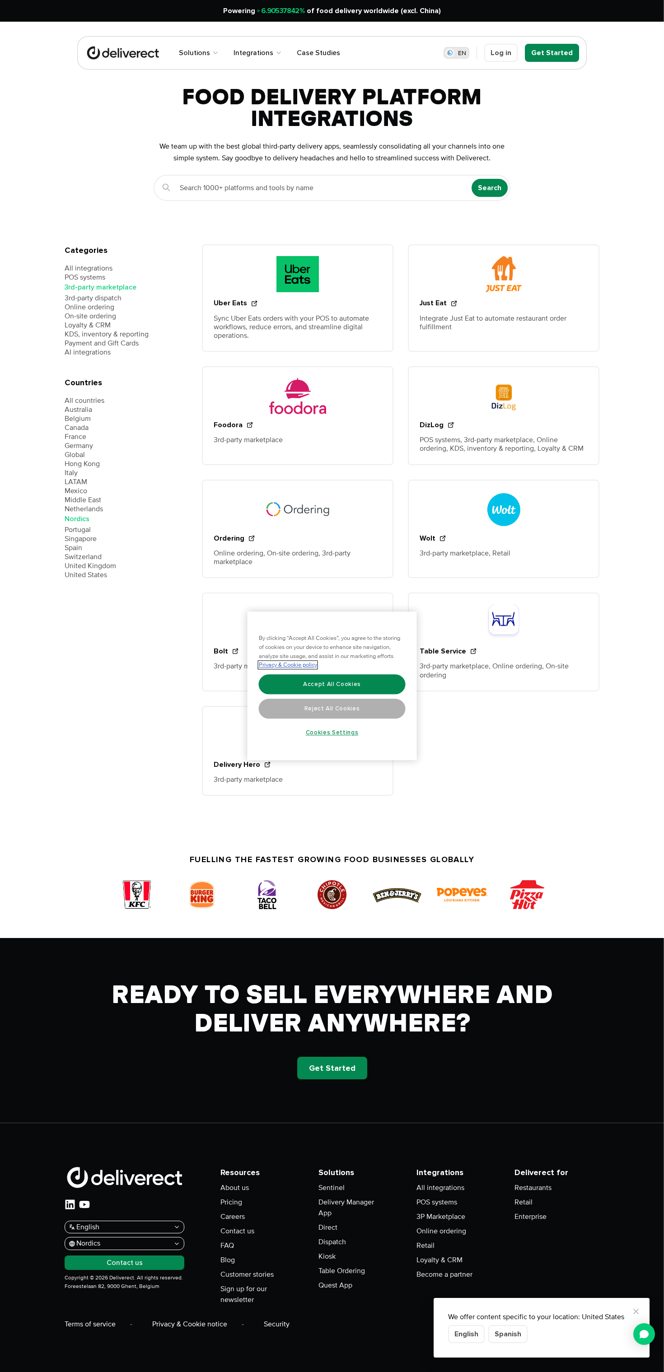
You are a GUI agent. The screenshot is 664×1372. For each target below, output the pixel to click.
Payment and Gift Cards (102, 343)
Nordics (77, 518)
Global (75, 454)
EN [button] (462, 53)
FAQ (227, 1245)
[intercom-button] (644, 1334)
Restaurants (533, 1187)
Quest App (335, 1285)
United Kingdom (90, 565)
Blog (227, 1260)
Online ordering (89, 307)
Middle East (83, 499)
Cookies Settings (332, 732)
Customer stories (247, 1274)
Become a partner (444, 1274)
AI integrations (88, 352)
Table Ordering (341, 1270)
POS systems (85, 277)
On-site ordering (90, 316)
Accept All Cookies (332, 684)
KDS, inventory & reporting (107, 334)
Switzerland (83, 556)
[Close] (636, 1311)
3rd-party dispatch (93, 298)
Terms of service (90, 1324)
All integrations (88, 268)
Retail (425, 1245)
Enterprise (530, 1216)
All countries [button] (84, 400)
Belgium (78, 418)
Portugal (78, 529)
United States (86, 574)
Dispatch (332, 1241)
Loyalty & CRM (88, 325)
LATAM (76, 481)
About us (234, 1187)
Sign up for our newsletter (243, 1294)
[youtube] (84, 1204)
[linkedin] (70, 1204)
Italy (71, 472)
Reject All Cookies (332, 708)
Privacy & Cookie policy (288, 665)
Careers (232, 1216)
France (75, 436)
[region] (332, 686)
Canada (77, 427)
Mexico (76, 490)
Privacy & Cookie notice (189, 1324)
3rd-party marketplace (100, 287)
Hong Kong (82, 463)
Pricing (231, 1202)
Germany (79, 445)
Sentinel (331, 1187)
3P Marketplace (440, 1216)
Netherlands (84, 508)
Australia (78, 409)
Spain (73, 547)
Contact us (237, 1231)
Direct (327, 1227)
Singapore (81, 538)
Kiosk (327, 1256)
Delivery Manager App (346, 1208)
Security (277, 1324)
